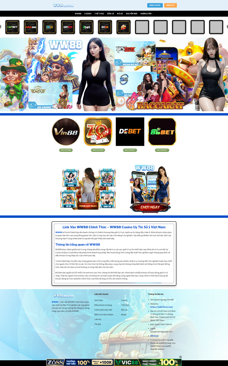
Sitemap (154, 336)
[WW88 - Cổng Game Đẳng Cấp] (63, 5)
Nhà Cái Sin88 (41, 150)
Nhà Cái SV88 (137, 150)
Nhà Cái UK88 (202, 150)
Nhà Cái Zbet (9, 150)
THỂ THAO (99, 14)
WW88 (78, 14)
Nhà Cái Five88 (73, 150)
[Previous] (7, 74)
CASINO (87, 14)
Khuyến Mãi (131, 14)
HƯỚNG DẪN (146, 14)
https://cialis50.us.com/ (161, 307)
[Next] (220, 74)
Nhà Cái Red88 (105, 150)
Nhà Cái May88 (169, 150)
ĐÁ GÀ (120, 14)
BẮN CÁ (110, 14)
